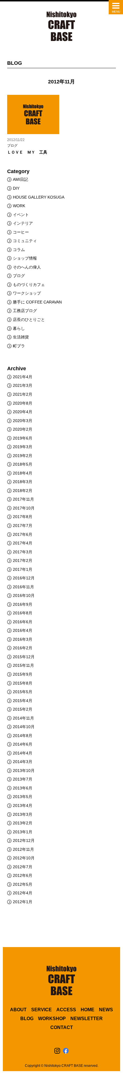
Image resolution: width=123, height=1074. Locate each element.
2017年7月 (22, 525)
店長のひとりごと (29, 319)
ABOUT (18, 1009)
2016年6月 (22, 622)
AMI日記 (20, 179)
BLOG (26, 1018)
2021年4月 (22, 377)
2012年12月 (24, 840)
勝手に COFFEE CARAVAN (37, 302)
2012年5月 (22, 884)
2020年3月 (22, 420)
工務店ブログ (25, 310)
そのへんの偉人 (27, 267)
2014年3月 (22, 761)
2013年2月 (22, 823)
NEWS (106, 1009)
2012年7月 (22, 867)
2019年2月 (22, 455)
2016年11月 (23, 587)
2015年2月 (22, 709)
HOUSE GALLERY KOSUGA (38, 197)
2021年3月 (22, 385)
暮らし (19, 328)
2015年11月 (23, 665)
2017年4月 (22, 543)
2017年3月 (22, 552)
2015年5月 (22, 691)
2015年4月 (22, 700)
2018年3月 (22, 481)
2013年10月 (24, 770)
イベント (21, 214)
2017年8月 (22, 516)
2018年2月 (22, 490)
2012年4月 (22, 893)
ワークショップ (27, 293)
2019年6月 (22, 438)
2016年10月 (24, 595)
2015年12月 (24, 656)
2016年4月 (22, 630)
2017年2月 (22, 560)
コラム (19, 249)
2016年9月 (22, 604)
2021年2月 (22, 394)
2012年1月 (22, 901)
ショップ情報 (25, 258)
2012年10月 (24, 858)
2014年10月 (24, 726)
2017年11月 (23, 499)
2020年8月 (22, 403)
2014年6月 (22, 744)
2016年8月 (22, 613)
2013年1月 (22, 832)
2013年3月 (22, 814)
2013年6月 (22, 788)
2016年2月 (22, 648)
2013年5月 (22, 796)
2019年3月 (22, 446)
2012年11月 (23, 849)
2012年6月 (22, 875)
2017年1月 (22, 569)
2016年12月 (24, 578)
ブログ (19, 275)
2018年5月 (22, 464)
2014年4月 (22, 753)
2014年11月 (23, 718)
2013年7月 (22, 779)
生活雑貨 (21, 337)
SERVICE (41, 1009)
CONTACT (61, 1027)
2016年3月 (22, 639)
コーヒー (21, 232)
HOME (87, 1009)
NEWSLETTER (86, 1018)
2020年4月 (22, 411)
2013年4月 (22, 805)
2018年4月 (22, 473)
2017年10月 (24, 508)
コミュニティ (25, 240)
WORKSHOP (52, 1018)
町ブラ (19, 346)
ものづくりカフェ (29, 284)
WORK (19, 205)
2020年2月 (22, 429)
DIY (16, 188)
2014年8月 (22, 735)
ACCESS (66, 1009)
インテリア (23, 223)
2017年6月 (22, 534)
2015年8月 (22, 683)
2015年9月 (22, 674)
